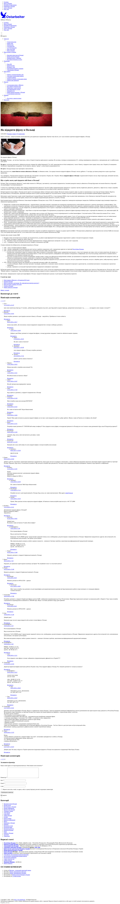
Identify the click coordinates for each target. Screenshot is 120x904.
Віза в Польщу (8, 3)
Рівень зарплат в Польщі (11, 287)
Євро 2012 (7, 814)
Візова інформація (9, 808)
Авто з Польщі (8, 8)
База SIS (9, 64)
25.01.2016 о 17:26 (12, 389)
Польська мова (8, 827)
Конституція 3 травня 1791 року (13, 284)
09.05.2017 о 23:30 (15, 450)
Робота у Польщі (8, 833)
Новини (6, 95)
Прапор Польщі (8, 281)
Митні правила (8, 863)
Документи (7, 812)
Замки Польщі (8, 815)
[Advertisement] (60, 888)
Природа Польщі (8, 830)
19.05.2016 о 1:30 (15, 528)
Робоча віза (10, 45)
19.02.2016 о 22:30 (15, 481)
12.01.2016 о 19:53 (12, 364)
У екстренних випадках (13, 94)
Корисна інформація (9, 820)
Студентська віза (11, 47)
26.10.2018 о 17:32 (19, 356)
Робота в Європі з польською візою (17, 79)
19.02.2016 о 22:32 (12, 406)
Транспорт (7, 836)
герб (35, 847)
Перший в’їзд (11, 91)
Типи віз (6, 38)
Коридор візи (11, 65)
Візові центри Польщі (13, 56)
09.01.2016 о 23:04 (9, 459)
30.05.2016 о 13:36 (12, 432)
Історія (6, 817)
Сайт (2, 786)
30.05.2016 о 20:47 (12, 698)
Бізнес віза (10, 43)
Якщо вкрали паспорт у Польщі (16, 92)
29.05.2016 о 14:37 (12, 672)
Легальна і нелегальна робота (15, 76)
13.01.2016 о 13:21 (12, 373)
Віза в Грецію (11, 50)
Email (3, 783)
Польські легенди (9, 828)
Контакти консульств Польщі (15, 55)
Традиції (6, 834)
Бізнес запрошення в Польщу (18, 871)
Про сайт (6, 9)
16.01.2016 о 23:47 (12, 381)
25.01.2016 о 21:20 (12, 398)
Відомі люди (7, 805)
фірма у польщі (5, 290)
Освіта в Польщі (8, 286)
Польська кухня (8, 826)
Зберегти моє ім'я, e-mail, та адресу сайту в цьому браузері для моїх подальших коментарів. (28, 789)
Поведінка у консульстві (14, 88)
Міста (5, 821)
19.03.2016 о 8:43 (12, 577)
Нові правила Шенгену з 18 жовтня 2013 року (17, 280)
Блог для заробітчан (19, 899)
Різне (5, 831)
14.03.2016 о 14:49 (15, 330)
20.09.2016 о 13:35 (9, 732)
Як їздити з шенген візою (14, 98)
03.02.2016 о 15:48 (12, 552)
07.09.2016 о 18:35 (19, 339)
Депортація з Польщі (13, 70)
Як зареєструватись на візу (14, 59)
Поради (6, 82)
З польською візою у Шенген (15, 85)
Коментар (4, 777)
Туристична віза (11, 42)
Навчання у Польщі (9, 823)
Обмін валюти (8, 860)
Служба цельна (16, 876)
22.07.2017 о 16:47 (9, 746)
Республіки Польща (78, 249)
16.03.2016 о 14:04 (12, 415)
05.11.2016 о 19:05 (15, 586)
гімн (39, 847)
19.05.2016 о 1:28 (8, 644)
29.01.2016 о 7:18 (8, 561)
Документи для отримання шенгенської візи (16, 854)
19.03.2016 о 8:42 (12, 606)
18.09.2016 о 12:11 (12, 655)
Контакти (6, 100)
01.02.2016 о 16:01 (12, 518)
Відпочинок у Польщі (10, 806)
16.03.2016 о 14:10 (15, 498)
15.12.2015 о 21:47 (9, 305)
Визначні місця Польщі (10, 804)
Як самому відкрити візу (14, 86)
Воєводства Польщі (9, 809)
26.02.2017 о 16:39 (19, 347)
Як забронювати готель (13, 89)
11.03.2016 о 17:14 (15, 490)
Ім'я (2, 780)
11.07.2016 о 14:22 (9, 708)
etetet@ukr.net (69, 493)
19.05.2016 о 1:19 (8, 626)
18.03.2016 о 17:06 (9, 596)
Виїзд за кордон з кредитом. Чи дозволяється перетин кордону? (21, 283)
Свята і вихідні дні (9, 859)
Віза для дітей (11, 49)
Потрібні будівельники (10, 5)
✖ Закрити (4, 36)
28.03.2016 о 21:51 (12, 423)
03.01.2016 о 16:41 (9, 313)
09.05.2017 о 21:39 (12, 442)
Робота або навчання (13, 80)
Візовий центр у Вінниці (14, 58)
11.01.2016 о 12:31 (9, 507)
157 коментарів (20, 134)
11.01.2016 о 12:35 (12, 469)
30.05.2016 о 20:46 (15, 688)
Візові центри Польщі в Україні (21, 874)
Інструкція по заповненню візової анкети (15, 856)
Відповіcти (7, 310)
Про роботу (7, 71)
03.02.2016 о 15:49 (9, 569)
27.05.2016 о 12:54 (9, 664)
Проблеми (7, 61)
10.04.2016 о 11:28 (9, 614)
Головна (6, 2)
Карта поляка (7, 818)
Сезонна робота (11, 77)
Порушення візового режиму (15, 68)
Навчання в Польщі (9, 6)
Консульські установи (10, 52)
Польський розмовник (10, 857)
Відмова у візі (11, 67)
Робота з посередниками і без (15, 74)
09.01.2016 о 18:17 (12, 322)
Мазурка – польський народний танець (20, 870)
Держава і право (11, 134)
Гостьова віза (10, 46)
